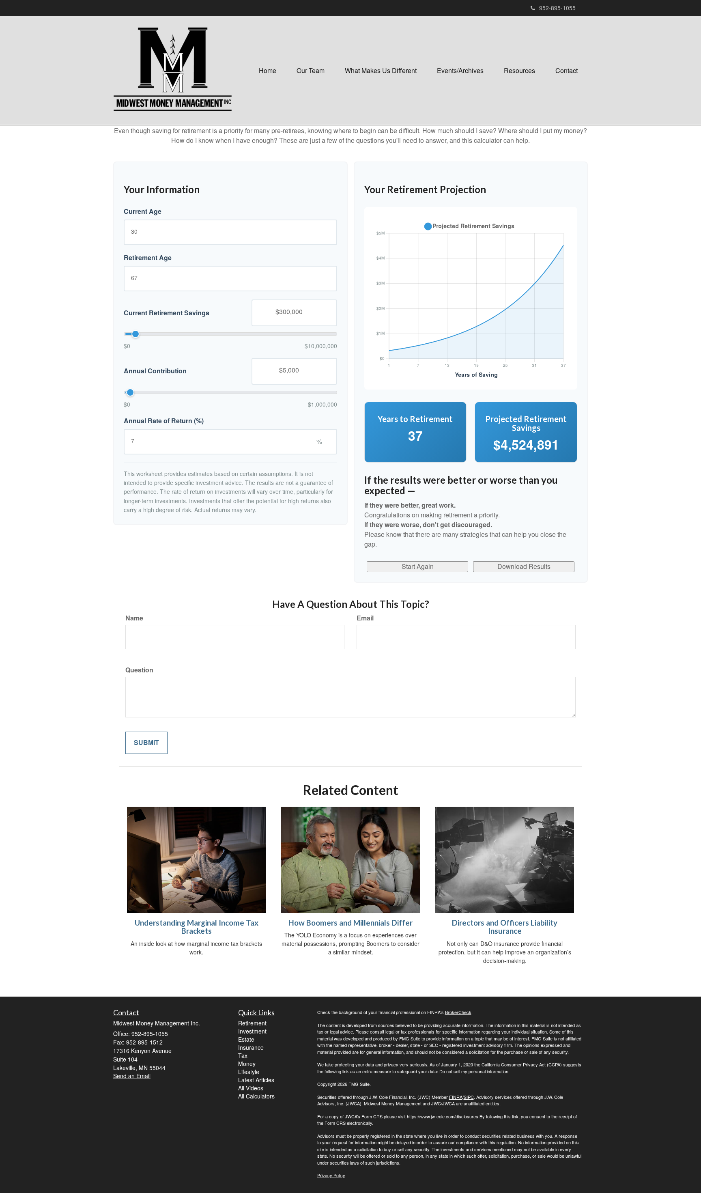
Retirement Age (148, 257)
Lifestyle (248, 1072)
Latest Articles (256, 1080)
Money (247, 1063)
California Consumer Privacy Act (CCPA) (522, 1064)
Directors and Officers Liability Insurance (504, 927)
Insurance (251, 1047)
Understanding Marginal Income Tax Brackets (196, 927)
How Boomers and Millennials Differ (350, 922)
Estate (246, 1039)
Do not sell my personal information (473, 1071)
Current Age (142, 211)
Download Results (523, 566)
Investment (252, 1031)
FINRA (455, 1097)
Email (365, 618)
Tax (242, 1055)
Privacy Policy (331, 1175)
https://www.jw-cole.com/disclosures (442, 1116)
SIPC (469, 1097)
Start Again (418, 566)
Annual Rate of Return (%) (164, 420)
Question (139, 669)
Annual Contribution (155, 370)
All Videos (250, 1088)
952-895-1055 (557, 8)
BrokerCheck (458, 1012)
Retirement (252, 1023)
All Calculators (256, 1096)
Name (134, 618)
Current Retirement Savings (166, 312)
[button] (310, 71)
